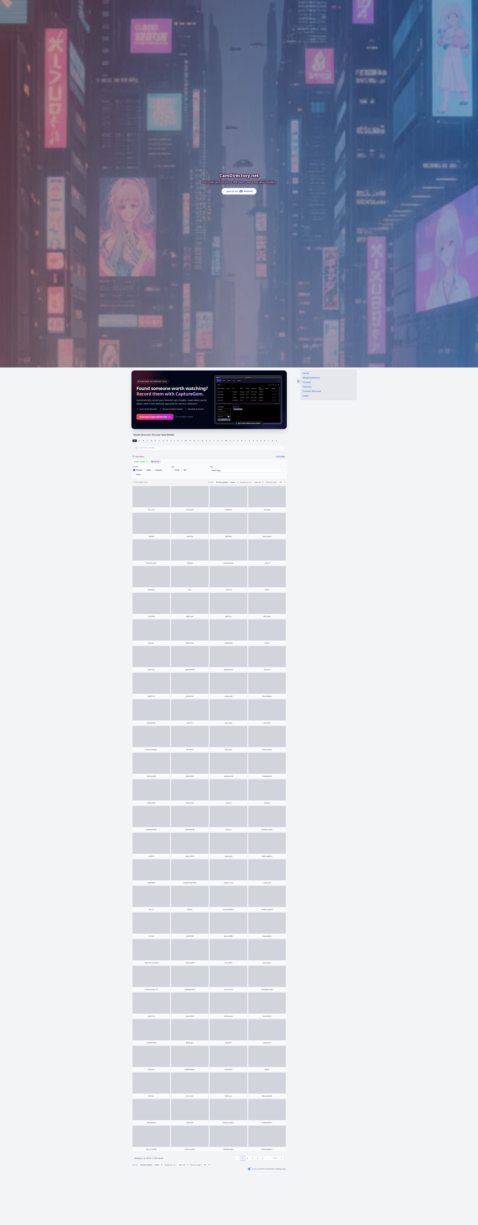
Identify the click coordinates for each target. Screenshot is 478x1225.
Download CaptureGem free (153, 416)
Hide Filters (139, 456)
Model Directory (311, 377)
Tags (211, 467)
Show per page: (271, 482)
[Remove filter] (147, 461)
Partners (307, 386)
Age (172, 467)
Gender (135, 467)
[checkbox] (137, 470)
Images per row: (246, 482)
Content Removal (312, 391)
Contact (307, 382)
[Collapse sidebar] (298, 381)
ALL (134, 441)
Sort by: (210, 482)
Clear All (156, 462)
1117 (275, 1158)
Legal (305, 395)
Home (306, 373)
